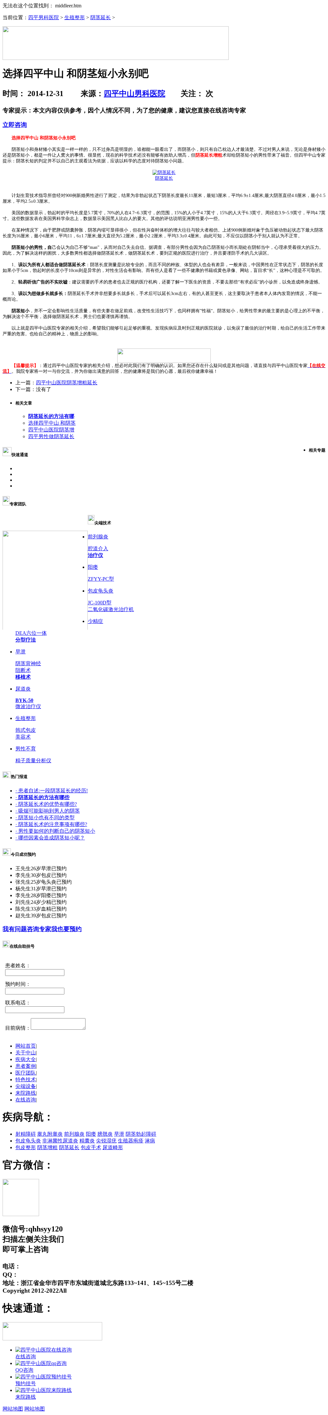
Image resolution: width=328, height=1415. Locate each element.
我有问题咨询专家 (27, 929)
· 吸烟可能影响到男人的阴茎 (47, 811)
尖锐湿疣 (106, 1140)
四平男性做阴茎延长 (51, 436)
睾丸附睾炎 (50, 1134)
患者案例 (25, 1066)
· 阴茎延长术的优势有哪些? (46, 804)
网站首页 (25, 1046)
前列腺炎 (74, 1134)
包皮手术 (91, 1147)
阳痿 (91, 1134)
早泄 (119, 1134)
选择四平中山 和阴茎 (52, 423)
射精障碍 (25, 1134)
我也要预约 (66, 929)
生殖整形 (74, 17)
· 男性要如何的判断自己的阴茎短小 (55, 831)
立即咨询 (15, 124)
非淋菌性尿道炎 (60, 1140)
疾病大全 (25, 1059)
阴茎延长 (100, 17)
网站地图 (13, 1408)
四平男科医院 (43, 17)
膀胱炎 (105, 1134)
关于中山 (25, 1052)
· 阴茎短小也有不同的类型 (45, 817)
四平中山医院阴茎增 (51, 429)
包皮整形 (25, 1147)
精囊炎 (87, 1140)
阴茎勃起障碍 (141, 1134)
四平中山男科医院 (134, 93)
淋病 (150, 1140)
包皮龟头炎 (28, 1140)
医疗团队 (25, 1073)
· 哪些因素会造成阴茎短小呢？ (50, 837)
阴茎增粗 (47, 1147)
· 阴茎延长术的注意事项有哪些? (51, 824)
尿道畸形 (112, 1147)
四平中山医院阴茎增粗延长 (66, 382)
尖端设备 (25, 1086)
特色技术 (25, 1079)
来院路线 (25, 1093)
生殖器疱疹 (131, 1140)
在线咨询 (25, 1099)
